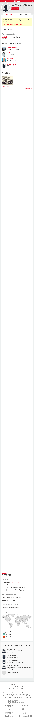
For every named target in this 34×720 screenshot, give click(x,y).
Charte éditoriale (22, 692)
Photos (25, 15)
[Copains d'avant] (9, 713)
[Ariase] (9, 716)
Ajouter (16, 8)
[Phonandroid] (25, 716)
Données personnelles (8, 695)
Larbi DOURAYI (11, 64)
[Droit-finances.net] (25, 709)
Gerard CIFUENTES (12, 47)
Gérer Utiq (28, 695)
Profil (10, 15)
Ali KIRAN (10, 58)
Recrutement (25, 694)
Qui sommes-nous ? (8, 692)
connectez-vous (20, 22)
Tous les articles (14, 694)
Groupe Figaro (15, 697)
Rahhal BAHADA (12, 53)
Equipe (15, 692)
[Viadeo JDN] (25, 713)
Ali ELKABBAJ (11, 649)
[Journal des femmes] (9, 706)
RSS (19, 694)
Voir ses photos (28, 89)
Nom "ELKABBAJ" (12, 672)
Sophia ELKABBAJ (12, 655)
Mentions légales (6, 697)
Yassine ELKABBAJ (12, 665)
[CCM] (25, 706)
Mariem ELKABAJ (12, 661)
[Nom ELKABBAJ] (4, 673)
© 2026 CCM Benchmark (25, 697)
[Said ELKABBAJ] (5, 7)
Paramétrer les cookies (19, 695)
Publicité (29, 692)
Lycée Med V (6, 37)
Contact (8, 694)
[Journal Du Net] (9, 709)
